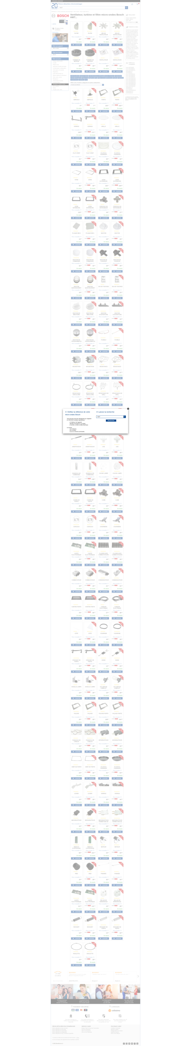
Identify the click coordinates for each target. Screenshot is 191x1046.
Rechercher (111, 420)
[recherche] (124, 417)
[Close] (128, 408)
